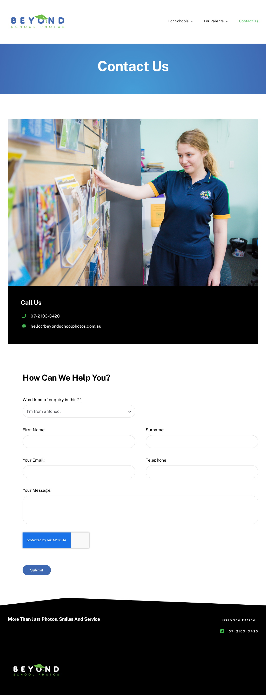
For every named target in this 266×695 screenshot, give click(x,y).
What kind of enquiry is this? (52, 399)
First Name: (34, 429)
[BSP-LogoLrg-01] (38, 12)
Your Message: (37, 490)
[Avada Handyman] (36, 662)
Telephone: (157, 460)
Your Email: (34, 460)
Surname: (155, 429)
